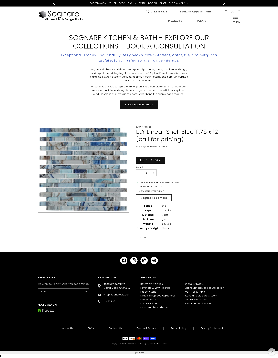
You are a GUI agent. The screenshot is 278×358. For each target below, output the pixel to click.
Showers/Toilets (194, 284)
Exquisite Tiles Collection (155, 307)
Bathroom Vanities (151, 284)
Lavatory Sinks (148, 303)
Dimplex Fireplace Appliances (157, 295)
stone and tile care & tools (201, 295)
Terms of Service (147, 328)
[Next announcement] (224, 3)
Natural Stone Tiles (196, 299)
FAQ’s (201, 21)
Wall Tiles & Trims (195, 291)
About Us (67, 328)
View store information (151, 190)
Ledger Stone (148, 291)
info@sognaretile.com (117, 294)
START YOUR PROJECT (139, 104)
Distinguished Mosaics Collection (204, 288)
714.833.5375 (159, 11)
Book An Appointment (195, 11)
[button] (234, 20)
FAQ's (91, 328)
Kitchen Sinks (148, 299)
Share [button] (142, 237)
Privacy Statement (212, 328)
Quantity (140, 167)
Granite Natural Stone (198, 303)
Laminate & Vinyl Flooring (155, 288)
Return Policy (178, 328)
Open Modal (139, 352)
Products (175, 21)
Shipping (140, 146)
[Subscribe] (85, 291)
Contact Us (115, 328)
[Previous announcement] (54, 3)
